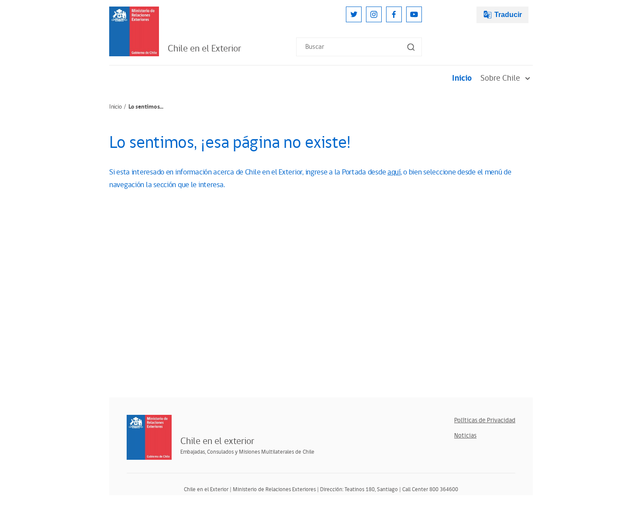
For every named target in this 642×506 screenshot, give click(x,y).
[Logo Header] (134, 31)
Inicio (462, 78)
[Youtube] (414, 14)
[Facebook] (394, 14)
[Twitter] (354, 14)
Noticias (465, 435)
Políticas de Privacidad (484, 420)
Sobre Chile (500, 78)
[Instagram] (374, 14)
